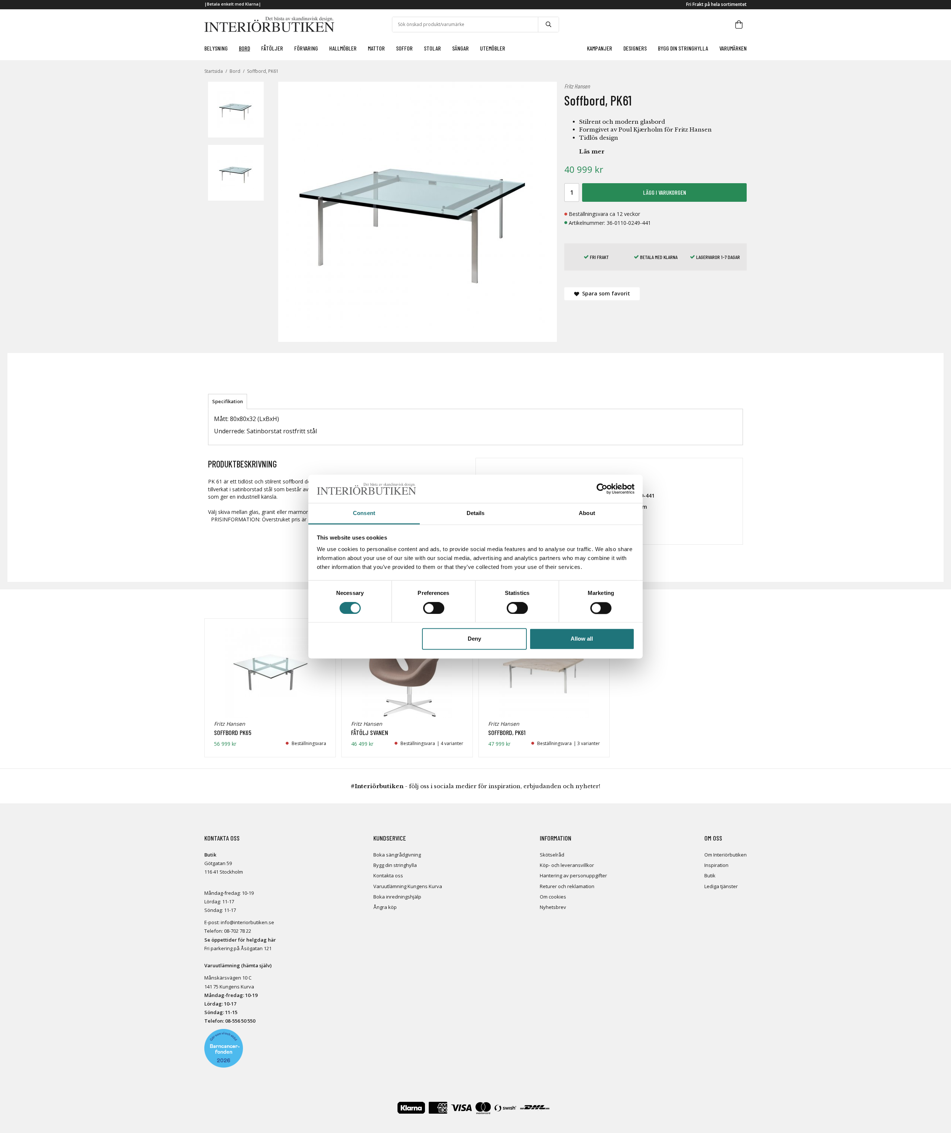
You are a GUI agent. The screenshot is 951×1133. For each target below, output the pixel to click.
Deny (474, 639)
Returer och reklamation (567, 886)
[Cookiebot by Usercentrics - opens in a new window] (601, 488)
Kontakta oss (388, 875)
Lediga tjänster (721, 886)
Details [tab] (476, 513)
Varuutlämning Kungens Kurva (407, 886)
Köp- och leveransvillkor (567, 865)
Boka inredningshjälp (397, 896)
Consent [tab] (364, 513)
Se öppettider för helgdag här (240, 939)
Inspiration (716, 865)
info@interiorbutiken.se (247, 922)
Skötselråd (552, 854)
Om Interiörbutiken (725, 854)
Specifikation (227, 401)
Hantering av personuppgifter (573, 875)
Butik (709, 875)
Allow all (582, 639)
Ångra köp (385, 907)
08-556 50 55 (239, 1020)
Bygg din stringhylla (395, 865)
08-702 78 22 (237, 931)
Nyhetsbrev (553, 907)
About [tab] (587, 513)
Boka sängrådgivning (397, 854)
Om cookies (553, 896)
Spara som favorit (604, 293)
